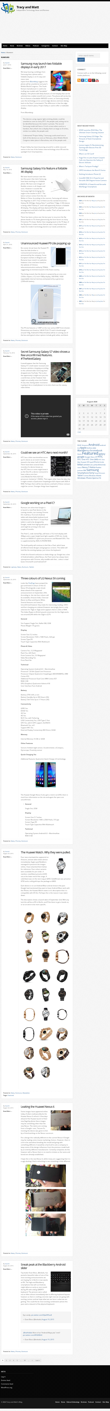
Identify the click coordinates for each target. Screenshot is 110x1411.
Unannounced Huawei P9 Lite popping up (45, 243)
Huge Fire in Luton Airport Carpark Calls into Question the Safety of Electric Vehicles (92, 160)
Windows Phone (84, 478)
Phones (18, 232)
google (80, 456)
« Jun (79, 432)
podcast (80, 470)
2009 (80, 276)
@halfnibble (27, 1333)
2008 (80, 282)
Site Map (64, 46)
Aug (99, 207)
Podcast (36, 46)
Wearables (26, 1093)
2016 (80, 232)
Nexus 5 (85, 467)
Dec (83, 234)
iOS (88, 462)
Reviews (20, 46)
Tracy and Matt (27, 7)
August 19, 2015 (48, 1319)
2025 (80, 200)
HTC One (81, 459)
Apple (83, 447)
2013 (80, 251)
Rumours (18, 157)
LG (91, 464)
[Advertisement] (83, 23)
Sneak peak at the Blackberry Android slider (43, 1266)
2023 (80, 207)
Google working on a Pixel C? (38, 503)
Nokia (92, 467)
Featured (11, 1095)
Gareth (7, 63)
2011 (80, 263)
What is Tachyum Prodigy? (88, 166)
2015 (80, 238)
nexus (79, 467)
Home (5, 46)
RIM (84, 470)
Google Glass (90, 457)
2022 (80, 213)
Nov (80, 209)
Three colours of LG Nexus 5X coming (43, 578)
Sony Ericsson (100, 473)
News (12, 46)
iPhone (96, 462)
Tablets (31, 567)
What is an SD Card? (86, 154)
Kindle (102, 462)
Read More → (7, 68)
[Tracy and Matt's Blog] (8, 13)
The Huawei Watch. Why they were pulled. (46, 852)
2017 (80, 226)
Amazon (85, 445)
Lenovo (86, 464)
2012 (80, 257)
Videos (27, 46)
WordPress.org (6, 1387)
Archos (89, 448)
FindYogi (31, 583)
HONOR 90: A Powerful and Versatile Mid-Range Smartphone (92, 185)
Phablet (98, 467)
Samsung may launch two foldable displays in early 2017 (41, 65)
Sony (91, 472)
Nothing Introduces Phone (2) (90, 174)
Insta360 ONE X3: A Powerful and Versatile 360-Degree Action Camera (93, 179)
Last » (38, 1360)
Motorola (101, 464)
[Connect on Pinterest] (89, 80)
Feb (85, 226)
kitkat (80, 464)
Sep (102, 232)
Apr (90, 207)
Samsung (93, 470)
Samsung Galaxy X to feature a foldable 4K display (44, 170)
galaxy (102, 453)
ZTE (99, 478)
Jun (95, 200)
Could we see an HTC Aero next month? (44, 452)
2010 (80, 270)
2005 (80, 301)
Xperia (95, 478)
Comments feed (7, 1384)
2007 (80, 289)
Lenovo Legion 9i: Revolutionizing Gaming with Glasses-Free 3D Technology (91, 147)
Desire (79, 454)
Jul (97, 207)
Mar (88, 226)
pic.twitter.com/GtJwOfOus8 (41, 1315)
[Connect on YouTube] (97, 80)
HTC (100, 456)
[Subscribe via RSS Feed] (79, 80)
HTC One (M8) (92, 459)
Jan (83, 226)
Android (93, 445)
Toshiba (86, 476)
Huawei (83, 462)
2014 (80, 245)
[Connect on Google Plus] (93, 80)
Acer (79, 445)
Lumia (95, 464)
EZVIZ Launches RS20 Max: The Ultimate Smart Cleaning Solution (91, 131)
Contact (55, 46)
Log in (3, 1377)
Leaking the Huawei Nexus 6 (37, 1106)
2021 (80, 219)
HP (96, 457)
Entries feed (5, 1380)
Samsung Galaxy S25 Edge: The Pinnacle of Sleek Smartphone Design (90, 138)
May (93, 200)
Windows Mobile (95, 475)
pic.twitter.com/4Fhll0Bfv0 (32, 1335)
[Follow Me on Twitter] (86, 80)
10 (24, 1360)
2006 (80, 295)
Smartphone (83, 472)
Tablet (80, 475)
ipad (91, 462)
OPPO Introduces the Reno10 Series (92, 170)
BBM (94, 448)
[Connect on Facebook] (82, 80)
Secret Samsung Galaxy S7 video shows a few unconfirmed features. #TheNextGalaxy (45, 355)
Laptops (13, 567)
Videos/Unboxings (72, 1402)
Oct (104, 207)
